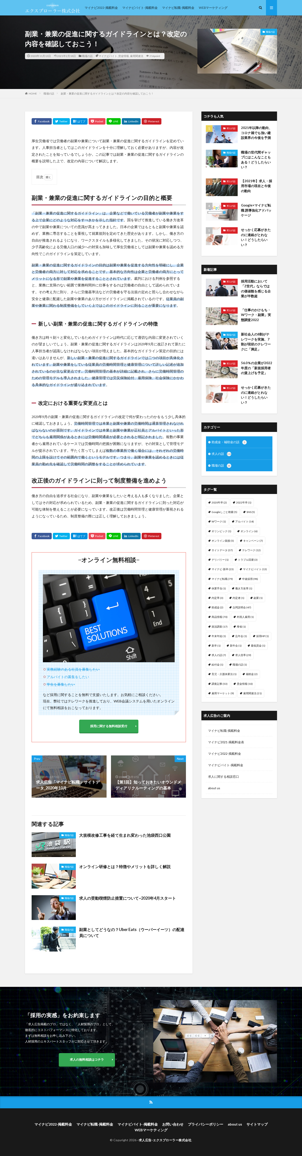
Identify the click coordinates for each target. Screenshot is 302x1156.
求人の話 (231, 128)
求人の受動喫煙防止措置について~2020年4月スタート (127, 898)
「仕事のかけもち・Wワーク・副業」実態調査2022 (256, 315)
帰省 (241, 626)
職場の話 (87, 56)
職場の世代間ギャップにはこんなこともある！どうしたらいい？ (256, 159)
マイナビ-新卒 (223, 569)
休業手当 (219, 588)
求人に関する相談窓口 (223, 776)
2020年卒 (219, 502)
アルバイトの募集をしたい (68, 677)
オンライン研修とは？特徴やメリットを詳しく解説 (125, 866)
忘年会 (241, 636)
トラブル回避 (248, 559)
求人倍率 (243, 655)
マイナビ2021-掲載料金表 (226, 742)
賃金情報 (123, 56)
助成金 (217, 607)
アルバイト (244, 521)
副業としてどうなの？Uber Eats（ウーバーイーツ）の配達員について (131, 932)
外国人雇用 (245, 617)
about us (214, 788)
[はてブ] (79, 121)
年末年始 (219, 636)
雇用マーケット (223, 693)
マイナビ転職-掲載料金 (178, 7)
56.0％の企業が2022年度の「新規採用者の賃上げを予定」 (256, 368)
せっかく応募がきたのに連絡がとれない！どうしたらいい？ (256, 237)
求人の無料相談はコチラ (87, 1059)
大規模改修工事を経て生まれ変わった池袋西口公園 (125, 835)
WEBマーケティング (213, 7)
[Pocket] (97, 121)
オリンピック (221, 531)
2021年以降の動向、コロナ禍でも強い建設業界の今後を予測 (256, 133)
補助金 (252, 674)
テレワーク (251, 550)
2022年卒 (243, 502)
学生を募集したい (61, 684)
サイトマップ (257, 1124)
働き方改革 (243, 588)
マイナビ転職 (222, 579)
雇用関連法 (136, 56)
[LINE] (114, 121)
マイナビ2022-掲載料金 (101, 7)
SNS (251, 512)
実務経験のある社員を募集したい (73, 669)
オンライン (249, 531)
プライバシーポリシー (205, 1124)
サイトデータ (222, 550)
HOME (33, 93)
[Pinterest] (151, 121)
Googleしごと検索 (224, 512)
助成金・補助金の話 (228, 442)
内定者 (238, 598)
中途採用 (250, 579)
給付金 (217, 664)
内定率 (217, 598)
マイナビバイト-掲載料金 (140, 7)
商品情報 (219, 617)
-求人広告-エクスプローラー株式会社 (164, 1140)
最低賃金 (258, 645)
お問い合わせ (172, 1124)
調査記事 (219, 683)
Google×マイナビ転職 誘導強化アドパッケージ (256, 210)
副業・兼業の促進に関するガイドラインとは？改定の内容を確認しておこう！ (107, 93)
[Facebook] (42, 121)
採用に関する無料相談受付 (108, 726)
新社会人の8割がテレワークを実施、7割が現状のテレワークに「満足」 (256, 341)
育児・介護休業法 (224, 674)
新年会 (236, 645)
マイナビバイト (108, 56)
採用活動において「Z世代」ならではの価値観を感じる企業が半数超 (256, 288)
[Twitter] (61, 121)
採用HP (262, 636)
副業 (258, 598)
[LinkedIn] (131, 121)
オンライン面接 (223, 540)
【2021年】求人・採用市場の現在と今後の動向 (256, 186)
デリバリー (220, 559)
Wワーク (219, 521)
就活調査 (219, 626)
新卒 (216, 645)
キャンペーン (253, 540)
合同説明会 (242, 607)
